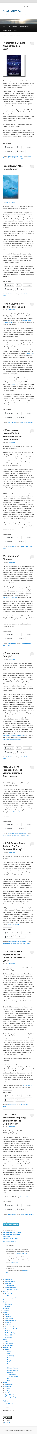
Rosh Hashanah (10, 1331)
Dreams (7, 1389)
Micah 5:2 (30, 353)
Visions (7, 1399)
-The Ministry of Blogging (11, 558)
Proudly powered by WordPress (23, 1430)
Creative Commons (9, 1423)
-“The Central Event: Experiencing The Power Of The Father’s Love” (14, 956)
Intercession (9, 1384)
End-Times (6, 1310)
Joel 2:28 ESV (14, 1263)
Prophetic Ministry (21, 833)
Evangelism (11, 1285)
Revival (7, 1349)
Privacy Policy (7, 30)
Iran (8, 1364)
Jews (8, 1366)
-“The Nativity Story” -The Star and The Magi (14, 305)
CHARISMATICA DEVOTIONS (12, 1235)
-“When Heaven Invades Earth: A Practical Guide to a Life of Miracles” (12, 435)
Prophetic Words (12, 1290)
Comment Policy (24, 26)
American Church (10, 1294)
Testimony (6, 1401)
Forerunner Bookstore (26, 1197)
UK (8, 1378)
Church (5, 1302)
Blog (9, 643)
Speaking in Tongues (11, 1397)
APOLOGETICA (7, 1237)
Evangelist (8, 1283)
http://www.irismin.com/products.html (13, 735)
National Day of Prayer (12, 1298)
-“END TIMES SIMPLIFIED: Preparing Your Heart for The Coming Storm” (14, 1119)
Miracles (7, 1393)
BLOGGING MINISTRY (9, 1241)
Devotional (6, 1308)
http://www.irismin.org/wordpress (12, 739)
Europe (9, 1360)
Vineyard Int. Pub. (28, 1085)
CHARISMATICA (12, 11)
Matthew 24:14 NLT (22, 1253)
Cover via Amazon (10, 202)
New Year (8, 1323)
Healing (7, 1391)
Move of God (19, 156)
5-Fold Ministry (7, 1279)
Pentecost (8, 1325)
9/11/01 (7, 1314)
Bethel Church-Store (13, 924)
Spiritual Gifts (7, 1386)
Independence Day (10, 1320)
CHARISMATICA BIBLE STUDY (12, 1233)
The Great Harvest (12, 1376)
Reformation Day (10, 1327)
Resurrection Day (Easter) (13, 1329)
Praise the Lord (9, 1403)
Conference (8, 1304)
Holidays (5, 1312)
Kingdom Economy (13, 1370)
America (5, 1292)
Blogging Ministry (26, 643)
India (8, 1362)
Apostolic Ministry (10, 1281)
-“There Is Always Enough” (12, 655)
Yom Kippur (8, 1337)
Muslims (10, 1372)
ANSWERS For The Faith (10, 597)
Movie (23, 422)
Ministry (13, 643)
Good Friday (9, 1318)
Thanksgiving (9, 1335)
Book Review (12, 156)
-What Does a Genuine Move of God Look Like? (14, 45)
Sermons (16, 30)
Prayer (5, 1382)
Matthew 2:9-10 (14, 384)
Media (5, 1339)
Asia (8, 1353)
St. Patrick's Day (10, 1333)
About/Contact (13, 26)
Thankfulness (11, 1374)
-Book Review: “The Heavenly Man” (13, 167)
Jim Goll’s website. (15, 812)
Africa (9, 1351)
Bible (4, 1300)
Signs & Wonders (10, 1395)
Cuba (8, 1358)
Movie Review (12, 422)
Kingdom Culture (12, 1368)
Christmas (8, 1316)
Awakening (10, 1356)
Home (5, 26)
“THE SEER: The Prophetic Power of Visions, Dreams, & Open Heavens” (12, 771)
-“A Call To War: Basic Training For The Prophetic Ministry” (14, 846)
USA (8, 1380)
